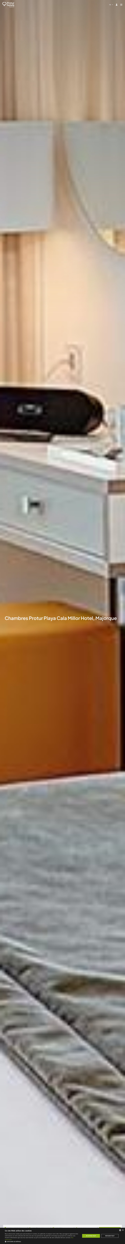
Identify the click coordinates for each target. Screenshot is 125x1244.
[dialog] (62, 1236)
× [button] (123, 1230)
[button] (42, 1242)
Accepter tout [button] (91, 1236)
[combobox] (111, 4)
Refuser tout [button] (109, 1236)
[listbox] (120, 1230)
